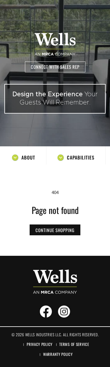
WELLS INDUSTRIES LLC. (43, 334)
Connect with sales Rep (55, 67)
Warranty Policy (58, 354)
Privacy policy (40, 344)
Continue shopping (55, 230)
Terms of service (74, 344)
